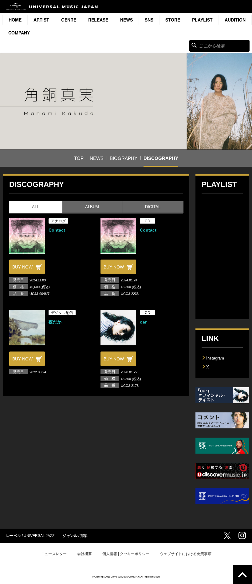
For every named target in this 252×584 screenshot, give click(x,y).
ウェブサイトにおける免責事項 (185, 554)
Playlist (202, 20)
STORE (172, 20)
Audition (235, 20)
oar (143, 322)
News (126, 20)
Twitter (227, 535)
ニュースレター (54, 554)
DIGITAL (152, 207)
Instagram (215, 358)
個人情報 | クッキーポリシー (125, 554)
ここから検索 (194, 45)
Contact (57, 230)
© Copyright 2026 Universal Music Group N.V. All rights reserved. (126, 576)
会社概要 (84, 554)
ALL (35, 207)
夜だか (55, 322)
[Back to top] (242, 574)
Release (98, 20)
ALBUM (92, 207)
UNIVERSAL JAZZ (39, 536)
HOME (15, 20)
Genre (68, 20)
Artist (41, 20)
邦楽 (84, 536)
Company (19, 33)
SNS (149, 20)
